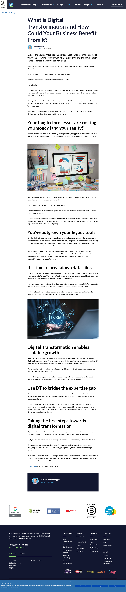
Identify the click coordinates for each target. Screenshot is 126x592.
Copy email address (18, 547)
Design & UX (62, 5)
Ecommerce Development (67, 562)
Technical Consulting (66, 557)
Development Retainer (67, 551)
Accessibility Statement (107, 562)
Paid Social (79, 551)
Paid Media (80, 548)
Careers (105, 555)
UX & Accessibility (94, 544)
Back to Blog (10, 12)
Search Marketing (28, 5)
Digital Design (94, 548)
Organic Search (81, 542)
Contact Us (107, 558)
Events (105, 549)
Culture (105, 542)
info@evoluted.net (18, 544)
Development (46, 5)
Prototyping (94, 551)
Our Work (77, 5)
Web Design (94, 539)
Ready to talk (32, 466)
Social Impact (107, 546)
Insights (87, 5)
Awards (105, 552)
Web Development (67, 540)
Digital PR (79, 545)
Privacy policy (68, 581)
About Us (99, 5)
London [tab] (22, 553)
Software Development (67, 546)
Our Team (106, 539)
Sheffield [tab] (12, 553)
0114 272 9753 (37, 560)
